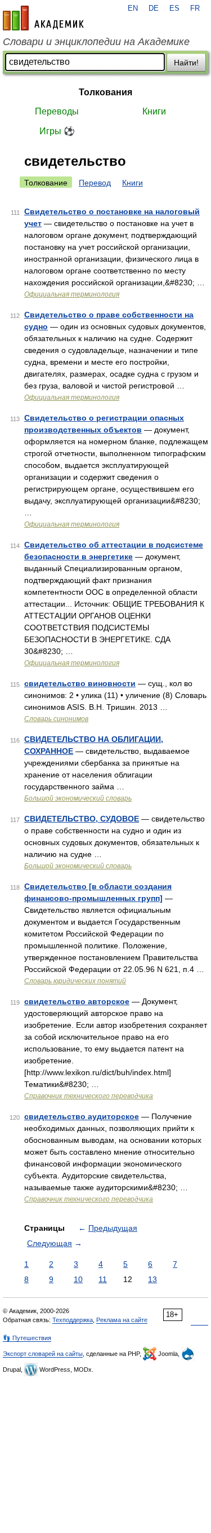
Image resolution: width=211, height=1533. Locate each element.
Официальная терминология (71, 294)
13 (152, 1279)
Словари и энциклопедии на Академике (96, 41)
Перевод (95, 182)
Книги (154, 111)
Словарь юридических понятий (75, 981)
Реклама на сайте (121, 1319)
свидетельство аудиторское (81, 1116)
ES (174, 8)
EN (133, 8)
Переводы (57, 111)
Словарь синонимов (56, 719)
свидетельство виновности (80, 683)
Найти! (186, 62)
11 (102, 1279)
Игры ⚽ (57, 131)
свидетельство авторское (76, 1001)
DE (154, 8)
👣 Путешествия (27, 1338)
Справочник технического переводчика (88, 1096)
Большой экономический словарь (78, 798)
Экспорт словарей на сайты (43, 1353)
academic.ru (43, 18)
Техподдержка (72, 1319)
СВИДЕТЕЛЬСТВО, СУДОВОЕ (81, 818)
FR (195, 8)
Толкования (105, 92)
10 (78, 1279)
